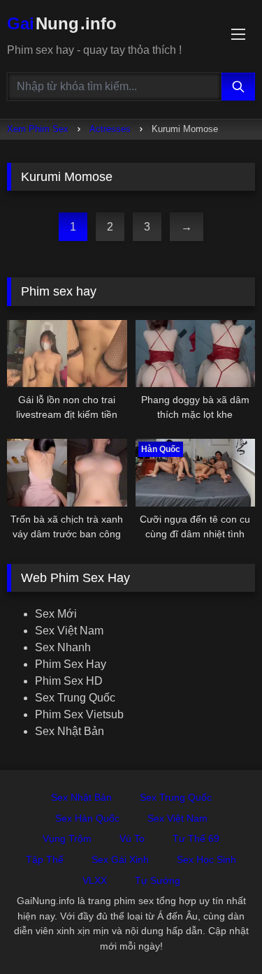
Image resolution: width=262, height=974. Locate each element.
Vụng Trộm (67, 838)
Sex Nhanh (63, 647)
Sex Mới (56, 614)
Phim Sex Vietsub (79, 714)
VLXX (94, 880)
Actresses (110, 129)
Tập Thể (45, 859)
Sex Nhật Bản (69, 731)
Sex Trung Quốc (75, 698)
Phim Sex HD (69, 681)
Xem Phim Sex (37, 129)
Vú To (132, 838)
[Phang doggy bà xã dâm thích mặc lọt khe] (196, 353)
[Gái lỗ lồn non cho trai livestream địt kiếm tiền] (67, 353)
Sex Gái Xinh (120, 859)
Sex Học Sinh (206, 859)
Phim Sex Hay (70, 664)
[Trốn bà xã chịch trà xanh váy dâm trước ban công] (67, 472)
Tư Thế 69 (196, 838)
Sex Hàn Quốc (87, 818)
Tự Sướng (157, 880)
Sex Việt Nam (69, 631)
